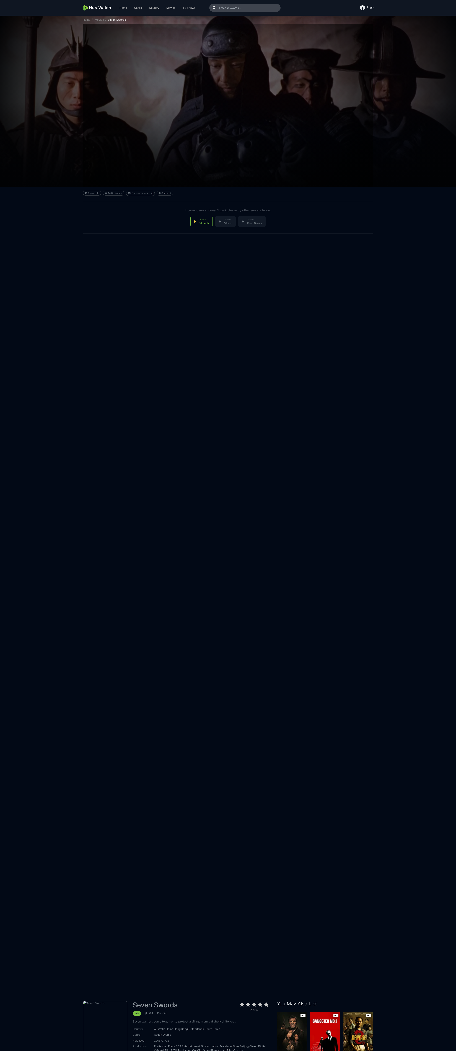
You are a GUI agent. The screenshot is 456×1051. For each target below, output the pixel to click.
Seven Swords (155, 1005)
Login (370, 7)
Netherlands (196, 1029)
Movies (170, 7)
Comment (166, 193)
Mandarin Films (229, 1046)
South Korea (212, 1029)
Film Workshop (210, 1046)
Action (158, 1034)
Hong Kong (181, 1029)
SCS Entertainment (188, 1046)
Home (123, 7)
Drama (167, 1034)
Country (154, 7)
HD (137, 1013)
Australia (159, 1029)
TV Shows (189, 7)
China (169, 1029)
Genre (138, 7)
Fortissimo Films (164, 1046)
